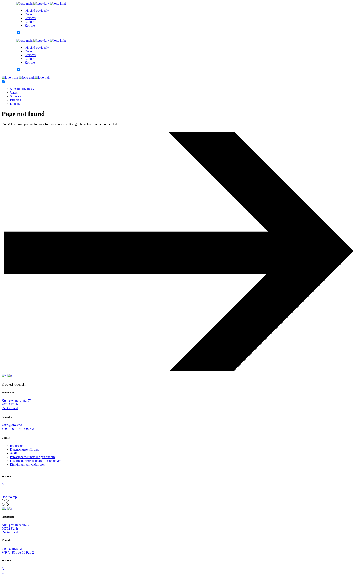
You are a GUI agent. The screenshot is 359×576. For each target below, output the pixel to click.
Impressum (17, 445)
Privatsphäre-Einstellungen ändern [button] (32, 457)
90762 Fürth (10, 404)
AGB (13, 453)
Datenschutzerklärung (24, 449)
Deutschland (10, 408)
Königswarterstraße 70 (16, 400)
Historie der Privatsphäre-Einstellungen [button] (35, 460)
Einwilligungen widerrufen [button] (27, 464)
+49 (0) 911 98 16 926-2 (18, 428)
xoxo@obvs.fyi (12, 425)
